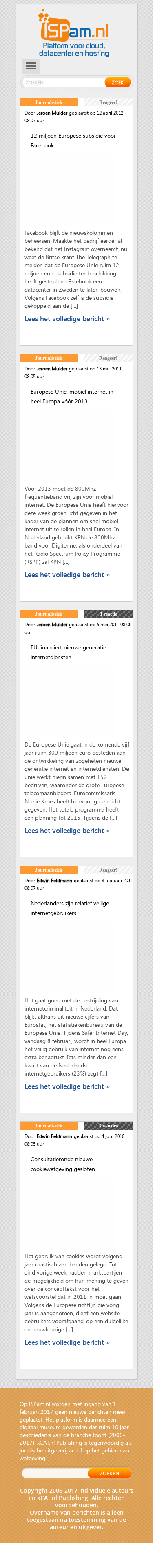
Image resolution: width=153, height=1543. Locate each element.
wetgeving (32, 1458)
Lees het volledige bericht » (67, 318)
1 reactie (108, 614)
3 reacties (108, 1126)
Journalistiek (48, 102)
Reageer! (108, 102)
